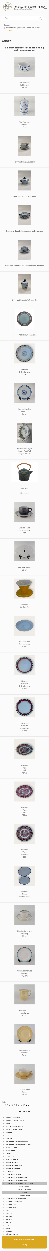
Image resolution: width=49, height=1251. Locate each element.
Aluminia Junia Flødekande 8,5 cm (24, 1012)
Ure (7, 1225)
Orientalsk (9, 1171)
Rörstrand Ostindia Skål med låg (24, 300)
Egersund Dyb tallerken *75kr (24, 371)
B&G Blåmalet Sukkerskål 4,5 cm (24, 85)
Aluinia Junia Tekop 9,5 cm (24, 1092)
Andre (24, 1192)
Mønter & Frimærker (13, 1168)
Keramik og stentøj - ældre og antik (18, 1144)
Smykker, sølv (11, 1207)
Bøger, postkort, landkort (15, 1129)
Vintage (9, 1231)
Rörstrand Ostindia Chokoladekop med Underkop (24, 266)
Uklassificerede (24, 1195)
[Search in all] (40, 18)
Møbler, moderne (12, 1162)
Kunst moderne (11, 1147)
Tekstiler (9, 1216)
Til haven (9, 1219)
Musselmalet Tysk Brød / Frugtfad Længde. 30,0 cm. (24, 451)
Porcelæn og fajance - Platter (16, 1180)
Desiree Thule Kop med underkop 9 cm (24, 530)
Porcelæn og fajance (13, 1174)
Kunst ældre (10, 1150)
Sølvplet (9, 1213)
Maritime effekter (12, 1159)
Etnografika (10, 1132)
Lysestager (10, 1156)
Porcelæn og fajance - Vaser (16, 1198)
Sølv (7, 1210)
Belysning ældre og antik (15, 1120)
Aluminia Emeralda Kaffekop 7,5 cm (24, 933)
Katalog (7, 25)
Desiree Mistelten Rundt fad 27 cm (24, 411)
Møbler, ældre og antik (14, 1165)
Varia (8, 1228)
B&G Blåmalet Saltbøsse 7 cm (24, 124)
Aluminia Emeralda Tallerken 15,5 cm (24, 973)
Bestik (8, 1123)
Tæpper (9, 1222)
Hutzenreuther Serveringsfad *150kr (24, 644)
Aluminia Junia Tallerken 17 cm (24, 1052)
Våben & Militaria (12, 1234)
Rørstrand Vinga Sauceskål (24, 162)
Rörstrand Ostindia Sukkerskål (24, 196)
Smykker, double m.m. (14, 1201)
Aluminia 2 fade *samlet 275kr (24, 894)
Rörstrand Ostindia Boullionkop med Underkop (24, 231)
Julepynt (9, 1138)
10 (24, 1105)
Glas (7, 1135)
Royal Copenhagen (24, 1189)
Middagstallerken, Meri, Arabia (25, 335)
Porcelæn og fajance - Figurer (16, 1177)
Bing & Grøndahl (24, 1186)
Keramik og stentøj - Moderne (17, 1141)
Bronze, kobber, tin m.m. (14, 1126)
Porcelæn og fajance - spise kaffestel (23, 27)
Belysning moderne (13, 1117)
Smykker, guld (11, 1204)
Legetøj (9, 1153)
